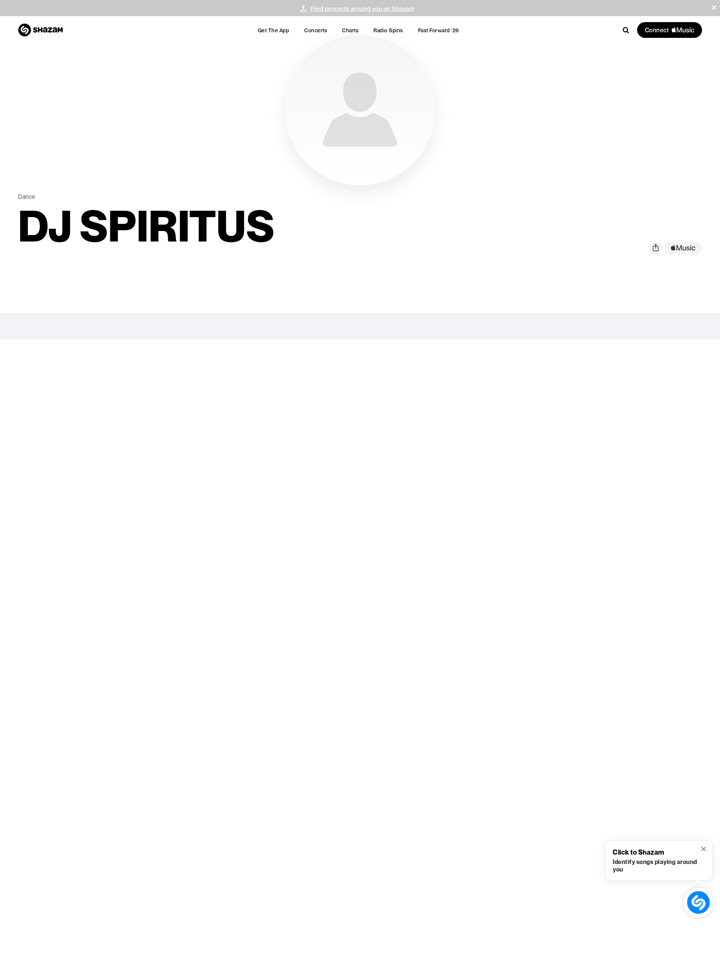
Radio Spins (388, 30)
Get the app (274, 30)
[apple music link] (683, 248)
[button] (714, 7)
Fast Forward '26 (438, 30)
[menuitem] (273, 30)
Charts (350, 30)
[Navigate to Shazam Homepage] (40, 30)
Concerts (315, 30)
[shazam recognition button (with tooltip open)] (698, 902)
